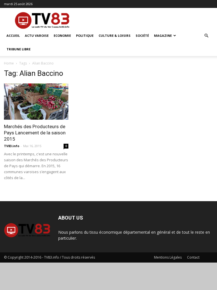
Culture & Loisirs (115, 35)
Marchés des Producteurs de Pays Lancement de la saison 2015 (35, 133)
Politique (85, 35)
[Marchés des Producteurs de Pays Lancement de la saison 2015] (36, 101)
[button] (206, 35)
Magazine (163, 35)
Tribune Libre (18, 49)
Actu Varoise (37, 35)
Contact (193, 257)
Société (142, 35)
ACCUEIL (13, 35)
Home (9, 63)
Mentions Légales (168, 257)
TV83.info (11, 146)
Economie (62, 35)
